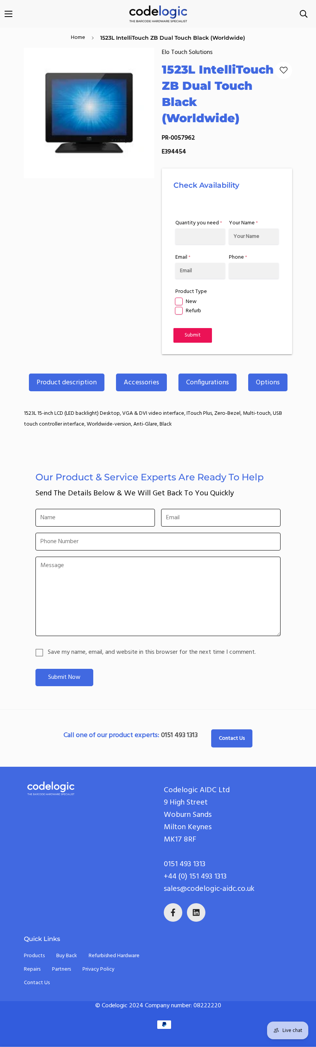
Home (78, 37)
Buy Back (66, 955)
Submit (193, 335)
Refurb (193, 310)
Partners (61, 969)
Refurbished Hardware (114, 955)
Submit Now (64, 677)
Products (34, 955)
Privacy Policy (98, 969)
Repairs (32, 969)
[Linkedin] (196, 912)
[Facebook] (173, 912)
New (191, 301)
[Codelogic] (158, 14)
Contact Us (232, 738)
